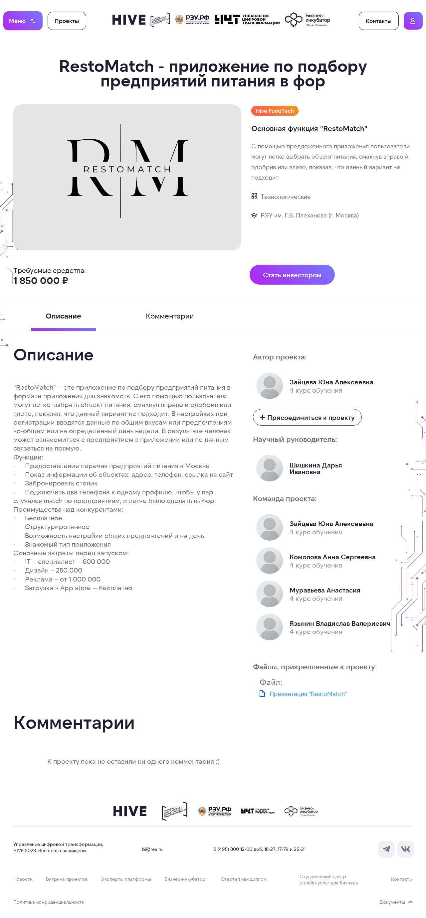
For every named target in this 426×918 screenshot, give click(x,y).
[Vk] (405, 849)
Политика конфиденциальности (49, 902)
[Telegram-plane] (386, 849)
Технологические (286, 196)
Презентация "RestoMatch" (308, 693)
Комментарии (170, 315)
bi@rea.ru (152, 849)
